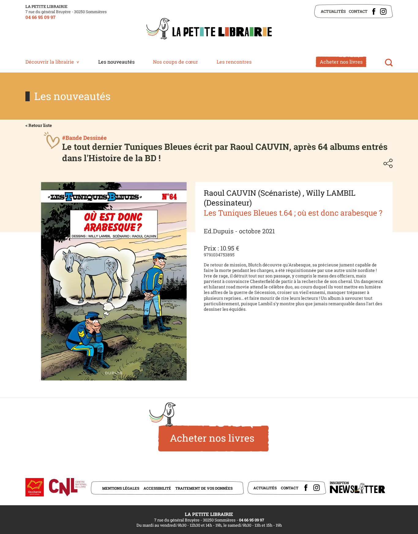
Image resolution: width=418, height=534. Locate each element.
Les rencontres (234, 61)
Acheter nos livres (341, 61)
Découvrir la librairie (49, 61)
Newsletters (357, 488)
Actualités (333, 11)
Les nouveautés (116, 61)
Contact (358, 11)
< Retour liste (38, 125)
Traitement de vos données (204, 488)
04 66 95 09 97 (40, 17)
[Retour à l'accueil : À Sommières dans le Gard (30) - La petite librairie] (209, 29)
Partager (388, 163)
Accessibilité (157, 488)
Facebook (374, 11)
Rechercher (389, 62)
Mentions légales (120, 488)
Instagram (383, 11)
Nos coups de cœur (175, 61)
